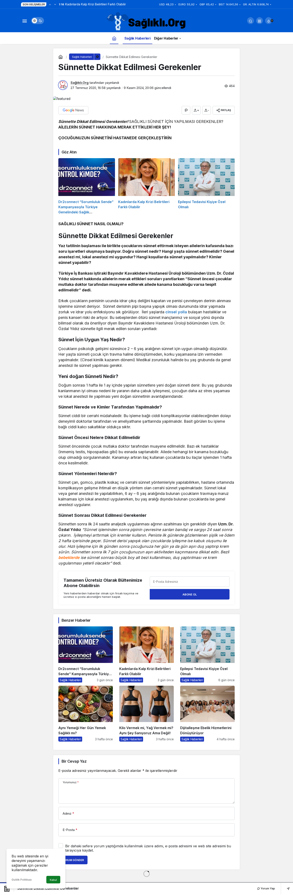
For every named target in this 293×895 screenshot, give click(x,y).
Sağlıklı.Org (80, 83)
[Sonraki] (55, 4)
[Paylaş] (285, 888)
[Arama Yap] (250, 20)
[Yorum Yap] (186, 110)
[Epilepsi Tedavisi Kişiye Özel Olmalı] (206, 186)
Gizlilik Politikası (22, 879)
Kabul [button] (53, 879)
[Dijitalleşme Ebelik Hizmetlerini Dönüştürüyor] (207, 714)
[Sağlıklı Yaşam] (146, 22)
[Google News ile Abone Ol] (73, 110)
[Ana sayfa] (114, 38)
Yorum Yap (267, 888)
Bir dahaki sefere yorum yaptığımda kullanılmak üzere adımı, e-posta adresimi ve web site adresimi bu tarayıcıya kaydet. (148, 848)
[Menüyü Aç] (24, 20)
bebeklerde (69, 557)
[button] (259, 20)
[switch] (37, 20)
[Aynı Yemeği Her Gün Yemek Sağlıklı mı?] (85, 714)
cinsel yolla (176, 312)
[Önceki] (50, 4)
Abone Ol (190, 594)
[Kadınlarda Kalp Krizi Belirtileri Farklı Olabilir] (146, 186)
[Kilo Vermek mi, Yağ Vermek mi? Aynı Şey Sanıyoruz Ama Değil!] (146, 714)
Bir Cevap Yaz (74, 761)
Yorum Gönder (73, 860)
